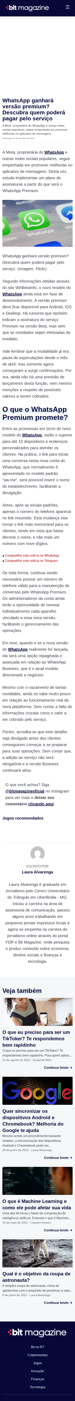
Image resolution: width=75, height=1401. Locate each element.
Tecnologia (37, 1387)
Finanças (37, 1379)
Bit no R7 (37, 1347)
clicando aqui (41, 804)
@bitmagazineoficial (24, 791)
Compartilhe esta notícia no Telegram (30, 560)
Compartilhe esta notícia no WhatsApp (30, 555)
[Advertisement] (37, 56)
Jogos (37, 1363)
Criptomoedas (38, 1355)
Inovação (37, 1371)
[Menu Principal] (67, 7)
